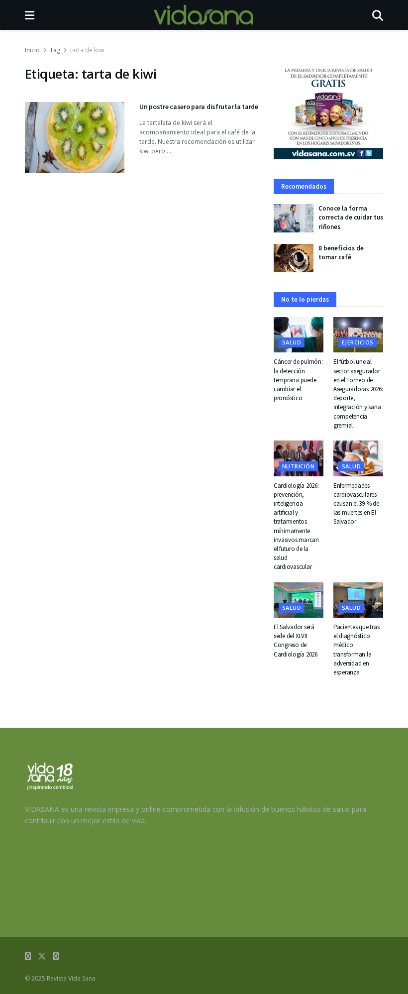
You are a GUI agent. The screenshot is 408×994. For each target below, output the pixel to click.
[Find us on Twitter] (42, 956)
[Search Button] (377, 15)
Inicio (32, 50)
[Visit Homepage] (203, 15)
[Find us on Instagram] (56, 956)
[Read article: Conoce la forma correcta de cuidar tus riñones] (293, 218)
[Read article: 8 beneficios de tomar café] (293, 258)
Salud (291, 342)
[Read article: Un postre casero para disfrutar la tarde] (74, 137)
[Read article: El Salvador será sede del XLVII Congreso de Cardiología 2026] (298, 600)
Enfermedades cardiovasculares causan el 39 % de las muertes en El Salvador (356, 503)
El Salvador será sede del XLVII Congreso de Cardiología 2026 (295, 641)
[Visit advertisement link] (328, 112)
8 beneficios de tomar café (341, 252)
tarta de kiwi (87, 50)
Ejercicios (357, 342)
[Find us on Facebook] (28, 956)
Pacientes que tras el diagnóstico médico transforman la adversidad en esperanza (356, 649)
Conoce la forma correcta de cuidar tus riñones (350, 217)
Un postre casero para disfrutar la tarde (198, 106)
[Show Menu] (29, 15)
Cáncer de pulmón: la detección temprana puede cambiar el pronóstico (298, 379)
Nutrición (298, 466)
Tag (55, 50)
